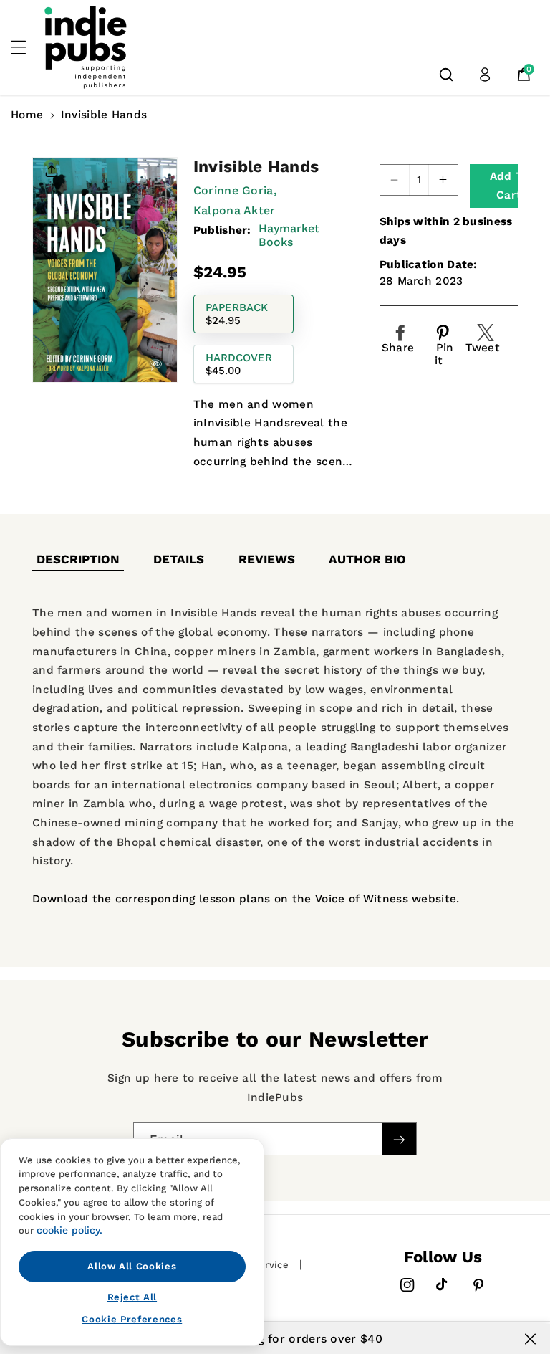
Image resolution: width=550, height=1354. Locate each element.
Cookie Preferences (132, 1319)
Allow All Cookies (131, 1266)
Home (27, 114)
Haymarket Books (289, 235)
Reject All (132, 1297)
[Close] (530, 1339)
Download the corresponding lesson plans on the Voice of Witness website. (246, 898)
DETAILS (178, 559)
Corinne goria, (234, 190)
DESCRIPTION (78, 559)
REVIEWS (266, 559)
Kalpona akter (234, 210)
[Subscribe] (399, 1139)
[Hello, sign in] (485, 74)
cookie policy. (69, 1230)
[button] (26, 47)
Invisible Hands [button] (104, 114)
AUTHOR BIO (367, 559)
